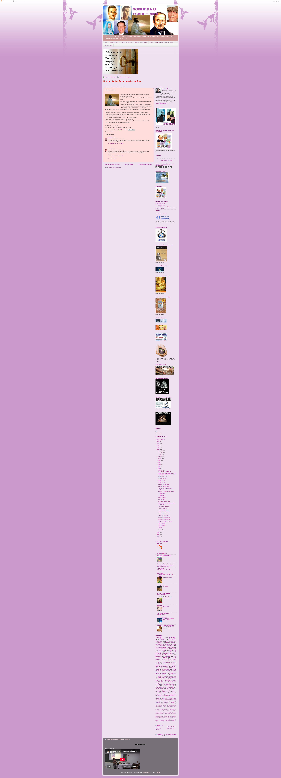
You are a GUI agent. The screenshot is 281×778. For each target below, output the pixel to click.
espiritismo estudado (166, 645)
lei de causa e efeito (161, 687)
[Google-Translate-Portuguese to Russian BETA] (172, 159)
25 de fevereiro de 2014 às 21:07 (115, 155)
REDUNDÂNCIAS (161, 614)
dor (168, 683)
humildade (164, 698)
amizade (157, 685)
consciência (165, 663)
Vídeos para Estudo (108, 45)
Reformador (158, 702)
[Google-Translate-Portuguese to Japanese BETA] (167, 159)
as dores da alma (166, 670)
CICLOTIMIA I (161, 495)
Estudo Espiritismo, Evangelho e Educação (164, 43)
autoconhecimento (171, 641)
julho (159, 460)
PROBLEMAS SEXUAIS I (163, 486)
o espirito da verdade (163, 667)
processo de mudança (165, 699)
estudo (172, 702)
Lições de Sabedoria (169, 684)
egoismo (174, 696)
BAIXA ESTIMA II (162, 497)
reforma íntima (161, 677)
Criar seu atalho (158, 432)
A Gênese (158, 210)
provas (167, 690)
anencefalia (172, 695)
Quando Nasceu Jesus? (168, 598)
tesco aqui (159, 605)
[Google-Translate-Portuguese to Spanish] (174, 159)
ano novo (157, 696)
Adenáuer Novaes (161, 552)
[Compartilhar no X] (131, 130)
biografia (166, 676)
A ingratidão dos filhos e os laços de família (168, 619)
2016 (158, 445)
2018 (158, 441)
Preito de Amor (166, 716)
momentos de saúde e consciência (165, 647)
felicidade (174, 666)
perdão (174, 660)
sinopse (159, 676)
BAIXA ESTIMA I (161, 499)
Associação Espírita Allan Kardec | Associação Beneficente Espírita (165, 564)
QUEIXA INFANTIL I (162, 525)
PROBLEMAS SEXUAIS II (164, 484)
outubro (160, 454)
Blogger (158, 772)
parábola (166, 672)
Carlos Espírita (160, 568)
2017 (158, 443)
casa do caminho (169, 717)
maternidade (172, 692)
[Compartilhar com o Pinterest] (134, 130)
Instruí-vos (173, 701)
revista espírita (172, 709)
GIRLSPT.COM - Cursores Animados (140, 744)
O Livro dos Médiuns (160, 205)
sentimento (173, 674)
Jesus (112, 131)
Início (106, 43)
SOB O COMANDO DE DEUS (165, 521)
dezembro (160, 450)
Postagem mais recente (112, 164)
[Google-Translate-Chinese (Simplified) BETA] (158, 159)
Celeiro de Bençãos (168, 712)
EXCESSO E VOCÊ (162, 476)
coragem (169, 696)
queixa (159, 660)
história (174, 644)
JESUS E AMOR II (162, 480)
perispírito (157, 694)
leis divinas (161, 681)
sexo (158, 701)
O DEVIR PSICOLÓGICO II (164, 517)
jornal (166, 642)
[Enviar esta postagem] (126, 129)
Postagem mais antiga (145, 164)
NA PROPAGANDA (162, 478)
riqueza (157, 710)
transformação (173, 690)
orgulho (163, 690)
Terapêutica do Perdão (161, 665)
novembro (160, 452)
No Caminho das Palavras (163, 593)
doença (175, 706)
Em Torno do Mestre (170, 713)
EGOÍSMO (160, 527)
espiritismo (166, 702)
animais (160, 642)
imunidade (168, 720)
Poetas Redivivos (159, 716)
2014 (158, 449)
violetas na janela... (162, 617)
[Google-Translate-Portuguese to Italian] (165, 159)
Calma (162, 712)
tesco (109, 148)
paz (173, 678)
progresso (164, 673)
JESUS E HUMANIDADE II (164, 512)
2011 (158, 536)
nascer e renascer (171, 703)
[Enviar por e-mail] (128, 130)
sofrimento (167, 656)
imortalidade (162, 720)
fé (161, 680)
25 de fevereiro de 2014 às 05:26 (115, 143)
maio (159, 464)
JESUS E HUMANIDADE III (164, 510)
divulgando (170, 706)
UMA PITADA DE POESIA (163, 613)
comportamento (165, 666)
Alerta (162, 639)
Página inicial (129, 164)
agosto (160, 458)
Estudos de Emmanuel (113, 43)
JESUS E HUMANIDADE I (164, 515)
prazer (166, 709)
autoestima (158, 690)
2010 (158, 538)
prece (167, 674)
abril (159, 466)
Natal (173, 688)
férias (158, 698)
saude (172, 672)
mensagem (159, 637)
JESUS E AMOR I (162, 482)
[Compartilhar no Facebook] (132, 130)
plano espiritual (172, 673)
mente (159, 684)
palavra (172, 663)
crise (167, 694)
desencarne (160, 674)
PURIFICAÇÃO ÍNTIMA (163, 508)
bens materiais (165, 669)
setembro (160, 456)
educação (166, 659)
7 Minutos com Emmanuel (126, 43)
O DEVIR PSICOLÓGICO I (164, 519)
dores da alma (162, 650)
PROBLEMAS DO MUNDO (164, 506)
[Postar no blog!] (129, 130)
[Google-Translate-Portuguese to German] (162, 159)
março (160, 468)
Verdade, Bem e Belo (161, 594)
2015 (158, 447)
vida (168, 685)
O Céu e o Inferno (160, 208)
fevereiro (160, 470)
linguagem (173, 720)
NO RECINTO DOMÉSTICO (164, 471)
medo (158, 709)
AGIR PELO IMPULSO (167, 577)
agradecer (162, 717)
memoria (162, 709)
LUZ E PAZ (159, 576)
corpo (157, 706)
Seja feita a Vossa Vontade (163, 566)
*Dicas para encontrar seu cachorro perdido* (168, 627)
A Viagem (159, 543)
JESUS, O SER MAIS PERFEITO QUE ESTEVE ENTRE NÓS (167, 474)
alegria (173, 691)
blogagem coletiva (160, 683)
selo (159, 662)
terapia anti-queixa (172, 677)
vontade (171, 710)
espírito (158, 691)
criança (157, 692)
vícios (165, 705)
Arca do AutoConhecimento (164, 555)
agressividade (166, 695)
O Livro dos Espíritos (160, 203)
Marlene (110, 137)
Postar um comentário (112, 158)
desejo (165, 706)
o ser (157, 705)
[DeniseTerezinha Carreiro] (156, 431)
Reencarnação (166, 662)
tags (164, 721)
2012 (158, 534)
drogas (174, 680)
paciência (164, 691)
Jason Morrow (146, 772)
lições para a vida (164, 692)
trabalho (174, 659)
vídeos (162, 694)
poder (169, 691)
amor (170, 650)
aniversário (160, 678)
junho (159, 462)
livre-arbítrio (171, 687)
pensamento (171, 681)
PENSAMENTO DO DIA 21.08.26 (164, 569)
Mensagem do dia (161, 585)
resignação (159, 695)
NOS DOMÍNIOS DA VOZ (164, 501)
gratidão (157, 720)
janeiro (160, 529)
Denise (157, 429)
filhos (157, 680)
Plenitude (173, 648)
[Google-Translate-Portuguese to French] (160, 159)
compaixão (163, 696)
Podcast (151, 43)
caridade (167, 644)
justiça (173, 685)
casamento (158, 656)
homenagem (158, 703)
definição (160, 706)
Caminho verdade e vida (162, 648)
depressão (167, 680)
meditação (170, 698)
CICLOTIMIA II (161, 493)
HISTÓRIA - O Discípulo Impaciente (166, 491)
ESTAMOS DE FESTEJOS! (164, 514)
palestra (160, 705)
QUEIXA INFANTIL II (162, 523)
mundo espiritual (173, 694)
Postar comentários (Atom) (115, 167)
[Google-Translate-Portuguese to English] (169, 159)
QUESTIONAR (166, 606)
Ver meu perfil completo (161, 103)
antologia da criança (171, 705)
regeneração (173, 699)
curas (163, 685)
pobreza (157, 721)
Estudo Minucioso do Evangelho (140, 43)
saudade (161, 710)
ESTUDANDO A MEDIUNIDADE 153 (165, 574)
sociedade (166, 710)
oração (167, 678)
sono (161, 721)
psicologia (172, 637)
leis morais (171, 665)
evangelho (174, 683)
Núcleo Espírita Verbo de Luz (164, 596)
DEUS (165, 658)
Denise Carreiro (167, 88)
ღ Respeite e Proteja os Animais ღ (165, 625)
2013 (158, 532)
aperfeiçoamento (168, 653)
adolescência (159, 644)
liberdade (164, 703)
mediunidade (173, 676)
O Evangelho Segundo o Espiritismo (164, 206)
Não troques (165, 586)
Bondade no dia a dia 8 (162, 553)
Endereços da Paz (165, 701)
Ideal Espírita (167, 660)
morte (157, 666)
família (157, 673)
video (168, 688)
